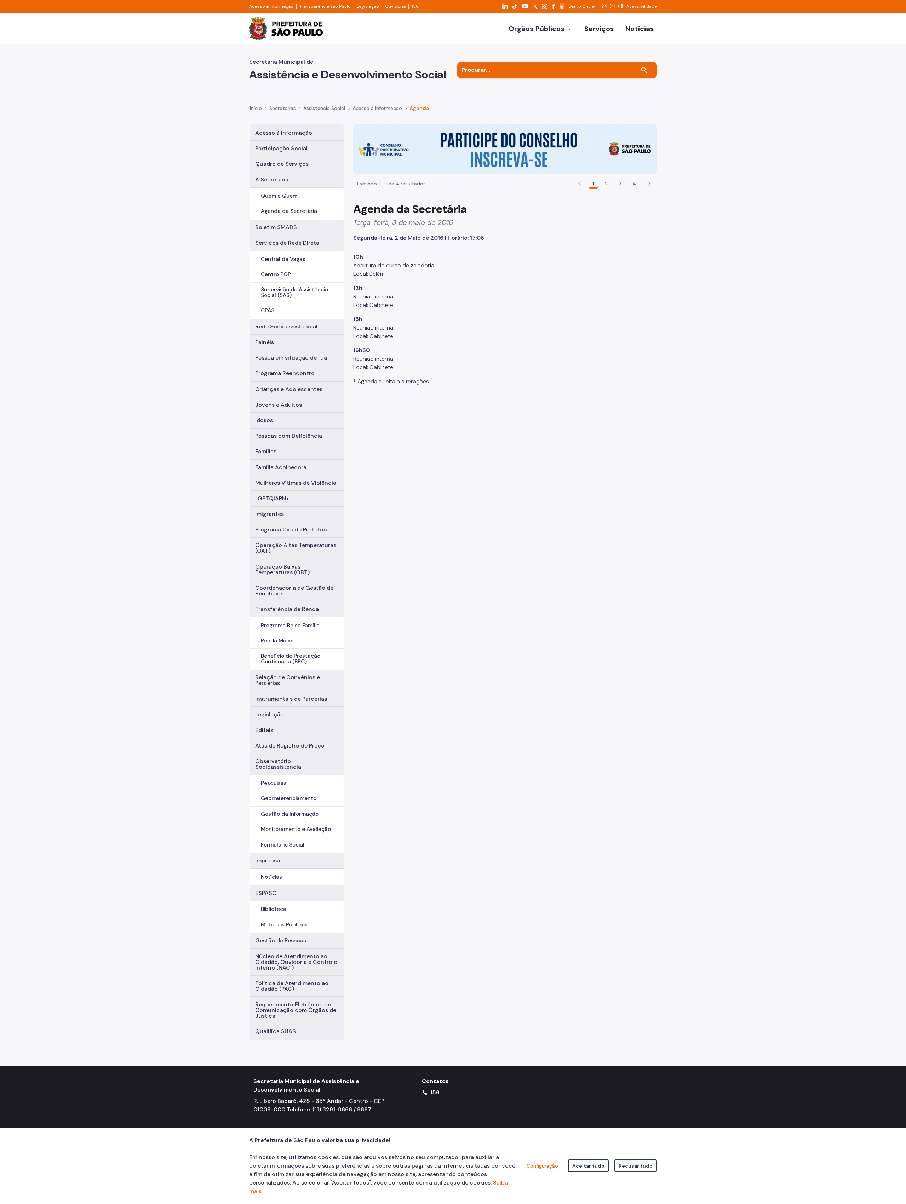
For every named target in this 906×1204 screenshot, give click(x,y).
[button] (649, 183)
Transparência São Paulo (325, 6)
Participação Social (281, 148)
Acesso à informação (271, 6)
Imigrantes (269, 514)
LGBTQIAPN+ (272, 498)
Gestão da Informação (290, 814)
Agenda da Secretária (289, 211)
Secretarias (282, 108)
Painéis (264, 342)
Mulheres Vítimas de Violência (295, 483)
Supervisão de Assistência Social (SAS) (294, 292)
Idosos (264, 420)
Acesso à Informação (377, 108)
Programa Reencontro (285, 373)
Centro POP (276, 274)
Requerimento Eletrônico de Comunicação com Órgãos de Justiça (295, 1010)
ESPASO (266, 893)
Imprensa (267, 860)
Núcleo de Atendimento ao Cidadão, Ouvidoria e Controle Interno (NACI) (296, 962)
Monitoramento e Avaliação (296, 829)
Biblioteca (273, 909)
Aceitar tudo (588, 1166)
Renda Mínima (279, 640)
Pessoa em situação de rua (291, 357)
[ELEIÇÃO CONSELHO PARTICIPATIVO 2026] (505, 148)
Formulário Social (282, 844)
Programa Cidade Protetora (292, 529)
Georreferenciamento (288, 798)
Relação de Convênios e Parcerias (287, 680)
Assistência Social (324, 108)
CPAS (267, 310)
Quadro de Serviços (282, 164)
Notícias (271, 876)
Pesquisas (274, 783)
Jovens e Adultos (278, 404)
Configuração (542, 1166)
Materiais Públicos (284, 924)
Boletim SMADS (276, 227)
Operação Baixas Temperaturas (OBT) (282, 569)
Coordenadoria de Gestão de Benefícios (294, 590)
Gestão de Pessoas (280, 940)
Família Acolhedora (280, 467)
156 (415, 6)
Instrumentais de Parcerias (291, 699)
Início (256, 108)
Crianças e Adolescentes (288, 389)
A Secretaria (271, 179)
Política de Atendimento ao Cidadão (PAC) (291, 986)
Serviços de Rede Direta (287, 242)
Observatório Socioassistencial (279, 763)
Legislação (368, 6)
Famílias (265, 451)
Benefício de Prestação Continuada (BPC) (290, 658)
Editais (264, 730)
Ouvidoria (395, 6)
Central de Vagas (283, 259)
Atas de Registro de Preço (290, 745)
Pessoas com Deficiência (288, 436)
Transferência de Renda (287, 609)
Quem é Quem (279, 195)
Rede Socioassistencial (286, 326)
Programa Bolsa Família (290, 625)
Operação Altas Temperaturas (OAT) (295, 547)
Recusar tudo (636, 1166)
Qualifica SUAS (275, 1031)
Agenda (419, 108)
